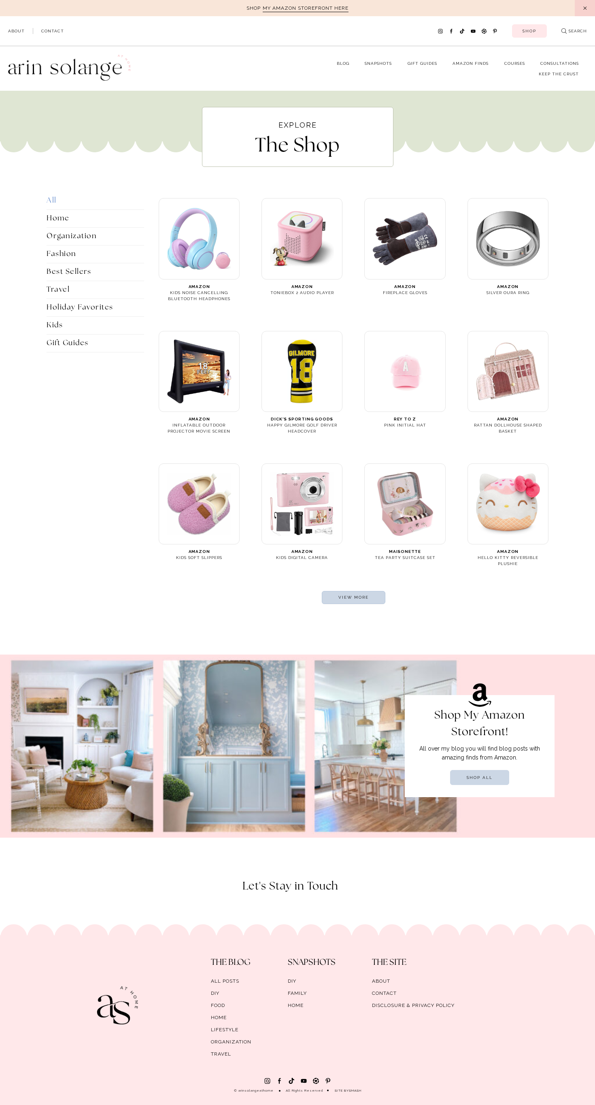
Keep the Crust (559, 74)
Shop (529, 31)
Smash (355, 1090)
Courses (514, 63)
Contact (52, 31)
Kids (55, 325)
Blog (343, 63)
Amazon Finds (471, 63)
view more (353, 597)
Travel (58, 289)
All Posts (225, 981)
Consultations (559, 63)
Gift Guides (422, 63)
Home (58, 218)
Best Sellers (69, 271)
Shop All (480, 777)
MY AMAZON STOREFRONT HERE (305, 8)
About (16, 31)
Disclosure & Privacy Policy (413, 1005)
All (52, 200)
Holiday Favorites (80, 307)
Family (297, 993)
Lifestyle (224, 1029)
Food (218, 1005)
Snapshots (378, 63)
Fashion (61, 254)
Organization (72, 236)
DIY (215, 993)
